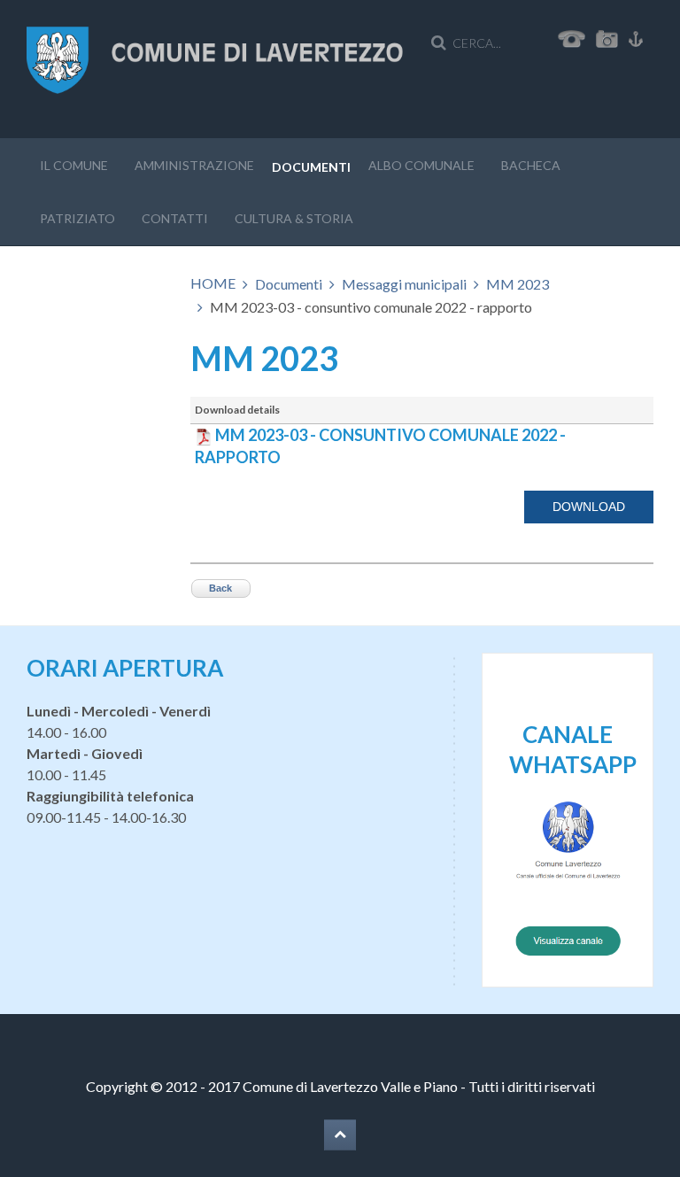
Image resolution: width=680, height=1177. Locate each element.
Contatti (175, 218)
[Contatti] (571, 36)
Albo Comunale (421, 165)
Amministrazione (194, 165)
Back (220, 588)
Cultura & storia (294, 218)
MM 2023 (517, 283)
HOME (213, 283)
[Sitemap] (636, 36)
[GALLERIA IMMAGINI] (611, 36)
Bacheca (530, 165)
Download (588, 506)
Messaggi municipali (404, 283)
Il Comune (74, 165)
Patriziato (77, 218)
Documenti (311, 166)
